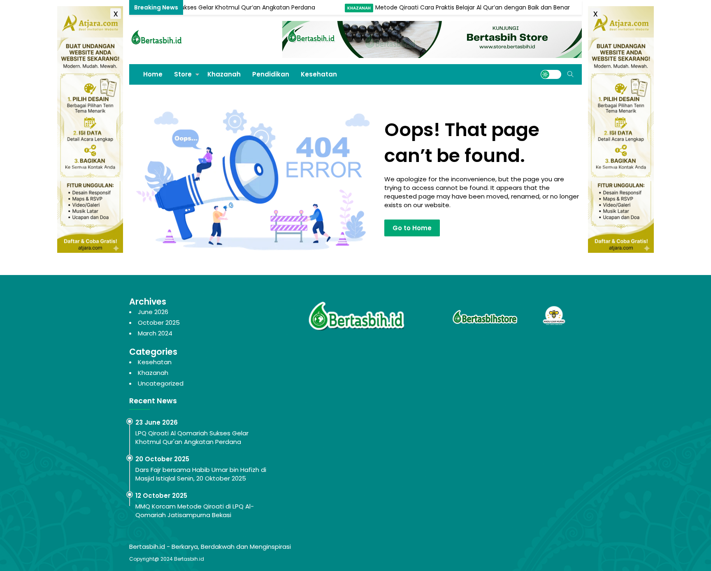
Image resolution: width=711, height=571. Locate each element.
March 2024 (155, 333)
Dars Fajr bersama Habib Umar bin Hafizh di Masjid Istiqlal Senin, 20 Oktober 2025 (200, 474)
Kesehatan (319, 74)
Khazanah (343, 8)
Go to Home (412, 228)
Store (183, 74)
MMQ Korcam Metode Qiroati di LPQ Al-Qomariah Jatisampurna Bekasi (194, 510)
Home (153, 74)
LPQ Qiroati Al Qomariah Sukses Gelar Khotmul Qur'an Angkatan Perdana (192, 437)
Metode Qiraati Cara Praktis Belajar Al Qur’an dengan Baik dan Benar (456, 7)
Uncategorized (161, 383)
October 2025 (159, 322)
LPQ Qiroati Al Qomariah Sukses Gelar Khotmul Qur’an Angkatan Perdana (195, 7)
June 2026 (153, 311)
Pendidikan (270, 74)
